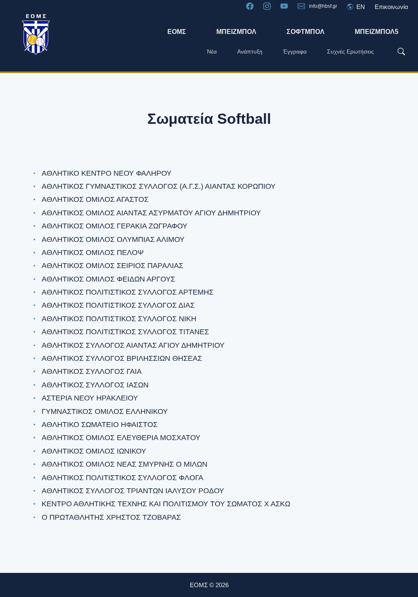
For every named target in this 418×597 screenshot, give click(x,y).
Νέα (212, 51)
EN (360, 6)
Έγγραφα (295, 51)
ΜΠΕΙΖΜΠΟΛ (236, 31)
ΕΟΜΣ (176, 31)
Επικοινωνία (391, 6)
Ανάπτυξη (249, 51)
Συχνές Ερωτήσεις (350, 51)
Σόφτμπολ (306, 31)
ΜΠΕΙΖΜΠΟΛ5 (376, 31)
